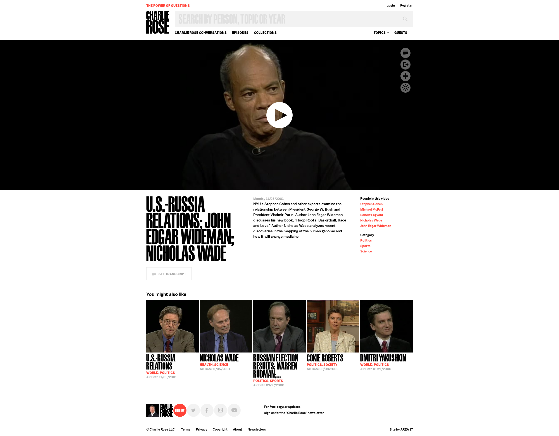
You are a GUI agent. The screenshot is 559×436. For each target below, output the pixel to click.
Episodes (240, 33)
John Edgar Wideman (375, 226)
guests (400, 33)
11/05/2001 (161, 366)
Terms (185, 429)
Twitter (193, 410)
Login (391, 5)
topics (380, 33)
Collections (265, 33)
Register (406, 5)
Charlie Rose (157, 22)
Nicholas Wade (371, 220)
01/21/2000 (383, 362)
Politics (366, 240)
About (237, 429)
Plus (405, 76)
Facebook (207, 410)
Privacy (201, 429)
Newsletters (257, 429)
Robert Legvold (371, 215)
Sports (365, 246)
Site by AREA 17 (401, 429)
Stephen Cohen (371, 204)
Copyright (220, 429)
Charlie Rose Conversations (201, 33)
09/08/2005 (325, 362)
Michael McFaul (371, 209)
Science (366, 251)
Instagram (220, 410)
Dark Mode (405, 88)
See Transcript (172, 274)
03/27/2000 (275, 370)
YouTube (234, 410)
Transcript (405, 53)
